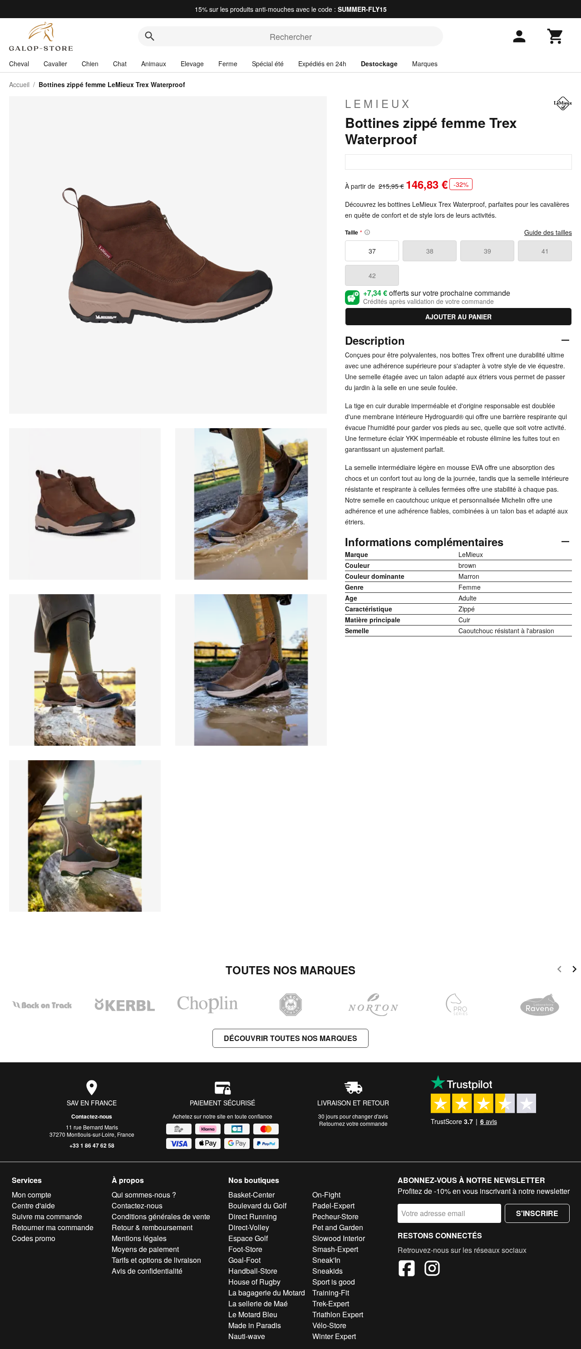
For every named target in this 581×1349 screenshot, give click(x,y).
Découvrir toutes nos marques (290, 1038)
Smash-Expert (335, 1249)
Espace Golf (248, 1238)
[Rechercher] (149, 36)
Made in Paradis (254, 1325)
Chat (120, 63)
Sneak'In (326, 1260)
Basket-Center (251, 1194)
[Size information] (367, 232)
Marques (425, 63)
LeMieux (378, 103)
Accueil (19, 84)
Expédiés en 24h (322, 63)
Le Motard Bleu (252, 1314)
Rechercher (291, 36)
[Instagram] (432, 1269)
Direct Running (252, 1216)
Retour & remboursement (152, 1227)
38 (429, 250)
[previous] (559, 970)
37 (372, 250)
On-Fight (326, 1194)
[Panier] (556, 36)
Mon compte (31, 1194)
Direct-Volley (248, 1227)
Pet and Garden (337, 1227)
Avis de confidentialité (147, 1271)
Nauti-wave (246, 1336)
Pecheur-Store (335, 1216)
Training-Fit (330, 1292)
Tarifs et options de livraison (156, 1260)
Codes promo (33, 1238)
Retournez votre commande (353, 1123)
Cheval (19, 63)
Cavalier (55, 63)
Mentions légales (139, 1238)
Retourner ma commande (53, 1227)
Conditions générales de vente (161, 1216)
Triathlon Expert (337, 1314)
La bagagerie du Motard (266, 1292)
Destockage (379, 63)
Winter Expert (334, 1336)
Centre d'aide (33, 1205)
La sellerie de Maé (258, 1303)
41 (545, 250)
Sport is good (333, 1281)
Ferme (227, 63)
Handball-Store (252, 1271)
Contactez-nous (91, 1116)
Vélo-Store (329, 1325)
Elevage (192, 63)
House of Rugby (254, 1281)
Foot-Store (245, 1249)
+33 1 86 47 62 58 (91, 1145)
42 (372, 275)
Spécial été (268, 63)
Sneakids (327, 1271)
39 (487, 250)
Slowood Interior (338, 1238)
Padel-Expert (333, 1205)
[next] (574, 970)
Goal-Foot (244, 1260)
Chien (90, 63)
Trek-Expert (330, 1303)
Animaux (153, 63)
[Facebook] (407, 1269)
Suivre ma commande (47, 1216)
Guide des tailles (548, 232)
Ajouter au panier (458, 316)
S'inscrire (537, 1213)
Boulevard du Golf (257, 1205)
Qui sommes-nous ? (144, 1194)
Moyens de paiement (145, 1249)
